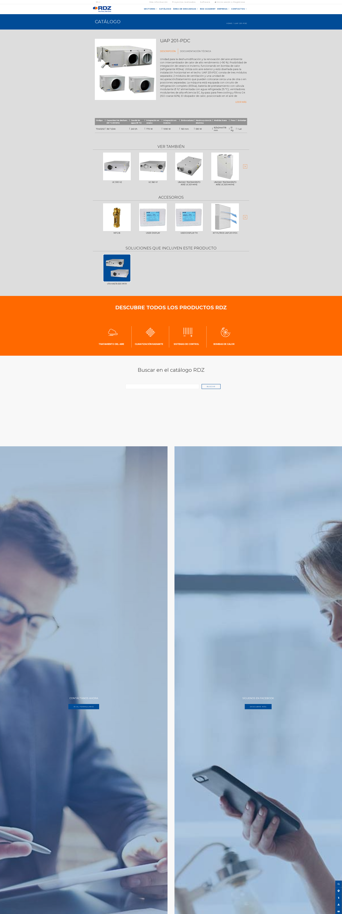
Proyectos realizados (184, 2)
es (97, 2)
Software (205, 2)
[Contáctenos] (339, 911)
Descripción (168, 51)
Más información (158, 2)
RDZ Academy (207, 9)
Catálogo (165, 9)
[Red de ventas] (339, 891)
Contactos (238, 9)
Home (229, 23)
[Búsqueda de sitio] (339, 884)
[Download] (339, 904)
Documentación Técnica (195, 51)
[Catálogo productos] (339, 897)
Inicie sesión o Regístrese (230, 2)
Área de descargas (185, 9)
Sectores (150, 9)
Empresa (222, 9)
